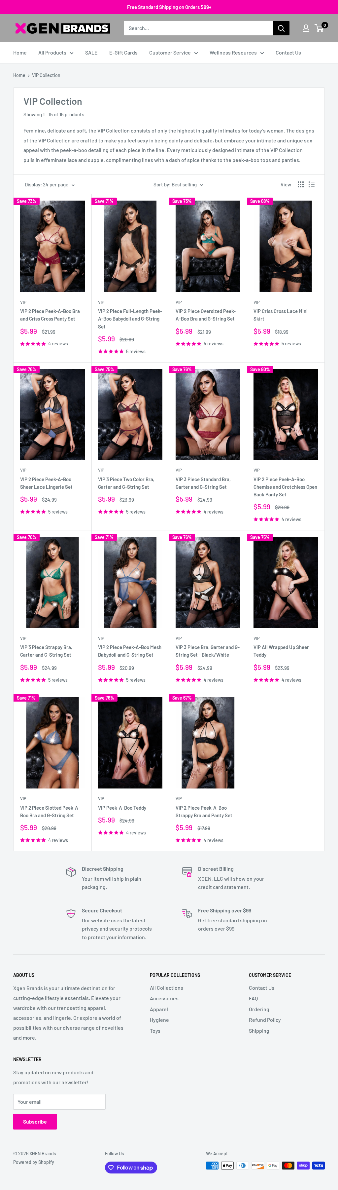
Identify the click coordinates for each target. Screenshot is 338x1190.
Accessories (164, 998)
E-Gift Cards (123, 52)
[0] (319, 28)
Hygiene (159, 1020)
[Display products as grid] (301, 184)
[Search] (281, 28)
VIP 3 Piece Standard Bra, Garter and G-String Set (203, 483)
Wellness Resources (233, 52)
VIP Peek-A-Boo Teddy (122, 808)
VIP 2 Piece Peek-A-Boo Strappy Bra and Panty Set (204, 811)
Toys (155, 1030)
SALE (91, 52)
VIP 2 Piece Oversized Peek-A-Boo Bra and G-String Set (206, 315)
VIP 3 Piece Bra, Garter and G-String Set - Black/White (208, 651)
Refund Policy (265, 1020)
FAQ (253, 998)
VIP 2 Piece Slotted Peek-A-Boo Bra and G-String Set (50, 811)
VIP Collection (46, 75)
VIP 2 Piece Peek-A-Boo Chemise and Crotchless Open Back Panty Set (285, 487)
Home (20, 52)
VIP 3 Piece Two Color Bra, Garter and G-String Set (126, 483)
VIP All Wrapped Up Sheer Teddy (281, 651)
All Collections (166, 987)
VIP (23, 302)
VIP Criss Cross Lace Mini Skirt (281, 315)
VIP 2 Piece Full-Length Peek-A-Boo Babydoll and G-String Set (130, 318)
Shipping (259, 1030)
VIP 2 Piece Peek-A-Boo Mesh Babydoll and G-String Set (129, 651)
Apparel (159, 1009)
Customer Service (170, 52)
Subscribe (35, 1121)
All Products (52, 52)
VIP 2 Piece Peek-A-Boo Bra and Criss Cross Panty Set (50, 315)
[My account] (306, 28)
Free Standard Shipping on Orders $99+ (169, 7)
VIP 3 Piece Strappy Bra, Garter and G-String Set (46, 651)
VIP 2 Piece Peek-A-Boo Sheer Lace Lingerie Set (46, 483)
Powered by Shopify (33, 1162)
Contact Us (288, 52)
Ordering (259, 1009)
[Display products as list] (312, 184)
